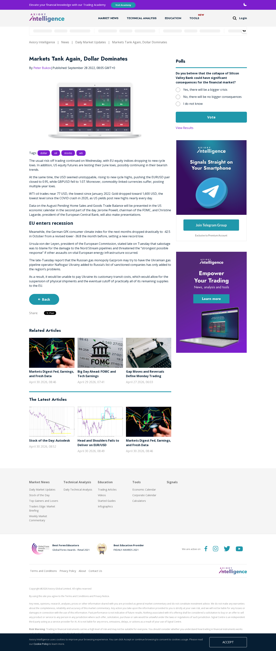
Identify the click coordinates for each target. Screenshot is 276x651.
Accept (228, 642)
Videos (102, 495)
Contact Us (95, 571)
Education (173, 18)
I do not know (193, 104)
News (65, 42)
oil (55, 153)
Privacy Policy (68, 571)
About (82, 571)
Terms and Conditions (43, 571)
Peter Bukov (42, 68)
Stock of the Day (39, 495)
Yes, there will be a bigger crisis (205, 90)
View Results (184, 128)
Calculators (139, 501)
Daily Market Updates (90, 42)
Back (46, 299)
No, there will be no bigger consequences (212, 97)
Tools (194, 18)
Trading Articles (107, 489)
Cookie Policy (41, 644)
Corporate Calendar (144, 495)
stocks (68, 153)
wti (81, 153)
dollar (43, 153)
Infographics (105, 506)
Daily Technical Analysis (77, 489)
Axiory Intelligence (42, 42)
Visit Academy (123, 5)
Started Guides (107, 501)
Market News (108, 18)
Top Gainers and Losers (43, 501)
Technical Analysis (142, 18)
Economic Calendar (144, 489)
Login (243, 18)
